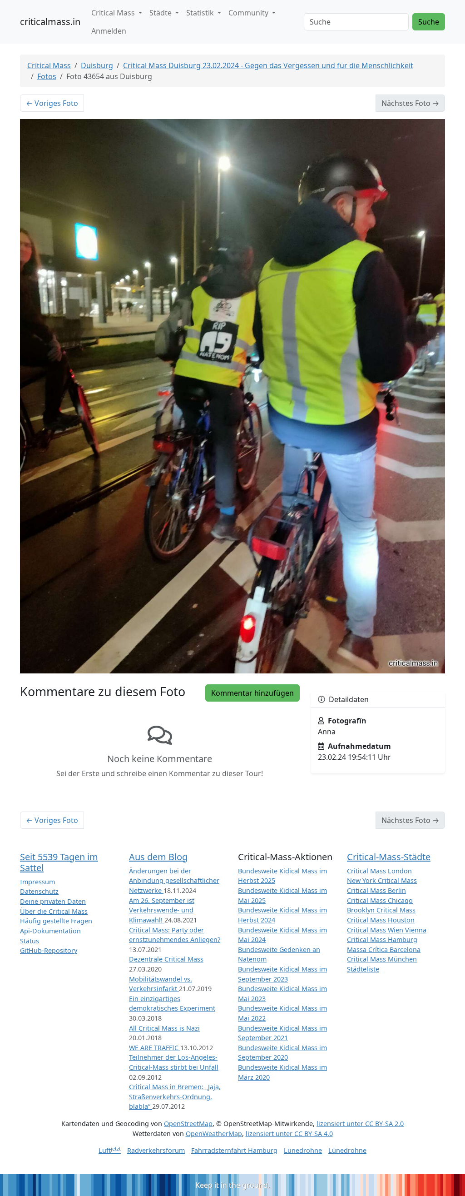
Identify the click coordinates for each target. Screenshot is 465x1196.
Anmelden (108, 31)
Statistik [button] (201, 13)
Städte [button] (161, 13)
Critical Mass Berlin (376, 890)
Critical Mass (49, 65)
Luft (110, 1150)
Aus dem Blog (158, 857)
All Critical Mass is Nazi (164, 1028)
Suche (428, 22)
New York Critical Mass (382, 880)
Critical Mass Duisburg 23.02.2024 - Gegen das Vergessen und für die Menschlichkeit (268, 65)
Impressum (37, 881)
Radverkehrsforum (156, 1150)
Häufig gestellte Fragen (56, 921)
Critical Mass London (379, 871)
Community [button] (249, 13)
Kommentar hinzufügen (252, 693)
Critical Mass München (382, 959)
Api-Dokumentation (50, 931)
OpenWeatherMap (214, 1133)
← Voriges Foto (52, 103)
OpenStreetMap (188, 1123)
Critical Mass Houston (381, 920)
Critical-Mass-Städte (388, 857)
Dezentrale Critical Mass (166, 959)
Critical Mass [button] (114, 13)
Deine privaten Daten (53, 901)
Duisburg (97, 65)
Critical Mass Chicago (380, 900)
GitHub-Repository (48, 950)
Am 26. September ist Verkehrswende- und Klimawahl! (161, 910)
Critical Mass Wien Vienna (386, 930)
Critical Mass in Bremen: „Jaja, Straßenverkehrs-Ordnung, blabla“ (175, 1096)
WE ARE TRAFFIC (154, 1047)
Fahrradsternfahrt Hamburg (234, 1150)
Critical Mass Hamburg (382, 939)
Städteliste (363, 969)
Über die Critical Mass (54, 911)
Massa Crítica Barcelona (383, 949)
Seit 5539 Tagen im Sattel (59, 862)
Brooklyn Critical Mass (381, 910)
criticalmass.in (50, 21)
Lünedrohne (303, 1150)
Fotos (46, 76)
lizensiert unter (360, 1123)
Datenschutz (39, 891)
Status (29, 941)
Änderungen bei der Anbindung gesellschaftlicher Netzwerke (174, 881)
